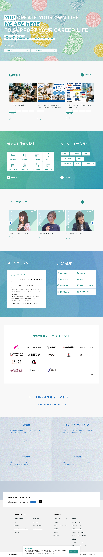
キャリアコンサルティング (60, 525)
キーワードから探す (39, 50)
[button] (10, 93)
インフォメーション (37, 529)
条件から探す (10, 50)
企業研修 (56, 529)
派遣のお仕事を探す (18, 518)
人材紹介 (56, 532)
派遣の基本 (16, 525)
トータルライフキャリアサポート (61, 518)
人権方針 (74, 539)
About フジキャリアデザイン (21, 529)
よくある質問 (36, 518)
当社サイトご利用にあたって (44, 553)
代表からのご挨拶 (76, 525)
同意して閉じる (73, 551)
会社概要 (74, 518)
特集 (15, 522)
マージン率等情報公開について (79, 535)
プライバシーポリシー (77, 542)
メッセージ (16, 532)
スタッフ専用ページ (37, 525)
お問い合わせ (36, 522)
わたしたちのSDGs (76, 522)
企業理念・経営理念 (77, 529)
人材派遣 (56, 522)
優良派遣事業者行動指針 (78, 532)
